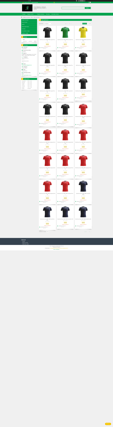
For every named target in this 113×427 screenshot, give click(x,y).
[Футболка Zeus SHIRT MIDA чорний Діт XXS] (83, 58)
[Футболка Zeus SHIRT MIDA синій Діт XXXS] (83, 186)
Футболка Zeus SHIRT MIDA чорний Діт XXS (83, 66)
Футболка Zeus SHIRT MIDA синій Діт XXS (65, 219)
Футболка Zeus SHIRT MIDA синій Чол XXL (83, 219)
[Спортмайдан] (27, 7)
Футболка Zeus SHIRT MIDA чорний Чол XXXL (65, 66)
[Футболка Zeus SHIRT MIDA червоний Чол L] (65, 186)
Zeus (32, 17)
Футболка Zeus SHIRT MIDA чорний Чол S (83, 90)
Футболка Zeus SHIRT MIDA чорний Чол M (47, 116)
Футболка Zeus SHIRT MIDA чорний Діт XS (65, 91)
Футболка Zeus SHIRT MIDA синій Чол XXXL (47, 220)
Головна (23, 14)
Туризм (23, 24)
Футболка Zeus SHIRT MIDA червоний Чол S (83, 168)
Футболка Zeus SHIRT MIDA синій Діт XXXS (83, 194)
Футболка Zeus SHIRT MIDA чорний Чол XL (47, 40)
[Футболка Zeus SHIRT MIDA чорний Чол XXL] (47, 83)
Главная (23, 241)
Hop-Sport (23, 28)
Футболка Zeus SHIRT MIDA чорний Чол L (65, 116)
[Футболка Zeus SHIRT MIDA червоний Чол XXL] (83, 135)
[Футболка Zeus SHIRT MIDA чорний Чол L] (65, 109)
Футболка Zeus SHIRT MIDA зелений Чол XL (65, 40)
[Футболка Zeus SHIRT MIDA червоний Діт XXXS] (83, 109)
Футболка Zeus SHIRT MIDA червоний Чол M (47, 194)
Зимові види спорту (25, 26)
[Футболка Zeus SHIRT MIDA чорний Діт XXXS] (47, 58)
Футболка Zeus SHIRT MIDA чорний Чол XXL (47, 91)
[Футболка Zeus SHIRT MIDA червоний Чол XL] (65, 160)
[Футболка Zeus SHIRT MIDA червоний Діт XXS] (65, 135)
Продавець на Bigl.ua (56, 247)
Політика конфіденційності (63, 248)
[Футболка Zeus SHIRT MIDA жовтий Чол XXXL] (83, 32)
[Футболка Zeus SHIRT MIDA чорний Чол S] (83, 83)
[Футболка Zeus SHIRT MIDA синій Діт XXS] (65, 212)
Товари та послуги (26, 17)
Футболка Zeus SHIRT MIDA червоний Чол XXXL (47, 143)
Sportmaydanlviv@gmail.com (27, 65)
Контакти (48, 14)
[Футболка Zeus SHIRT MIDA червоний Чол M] (47, 186)
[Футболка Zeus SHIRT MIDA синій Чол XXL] (83, 212)
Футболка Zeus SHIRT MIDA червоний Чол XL (65, 168)
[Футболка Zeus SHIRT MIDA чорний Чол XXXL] (65, 58)
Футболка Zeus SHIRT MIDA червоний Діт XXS (65, 143)
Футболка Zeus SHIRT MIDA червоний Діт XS (47, 168)
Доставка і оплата (55, 14)
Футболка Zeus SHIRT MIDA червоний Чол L (65, 194)
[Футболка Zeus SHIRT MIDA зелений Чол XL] (65, 32)
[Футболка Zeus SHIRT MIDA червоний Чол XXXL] (47, 135)
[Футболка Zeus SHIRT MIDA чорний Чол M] (47, 109)
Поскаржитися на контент (54, 248)
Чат (109, 423)
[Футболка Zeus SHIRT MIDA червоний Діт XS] (47, 160)
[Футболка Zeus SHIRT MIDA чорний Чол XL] (47, 32)
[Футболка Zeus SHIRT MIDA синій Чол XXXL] (47, 212)
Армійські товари (25, 33)
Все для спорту (24, 22)
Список (90, 23)
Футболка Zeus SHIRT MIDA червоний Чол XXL (83, 143)
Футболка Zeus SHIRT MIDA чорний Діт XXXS (47, 66)
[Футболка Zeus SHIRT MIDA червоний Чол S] (83, 160)
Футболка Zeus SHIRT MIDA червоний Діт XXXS (83, 117)
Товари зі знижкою (40, 14)
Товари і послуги (30, 14)
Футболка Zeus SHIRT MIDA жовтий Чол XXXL (83, 40)
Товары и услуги (25, 242)
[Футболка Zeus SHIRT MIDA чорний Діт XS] (65, 83)
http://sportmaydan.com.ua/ (26, 75)
